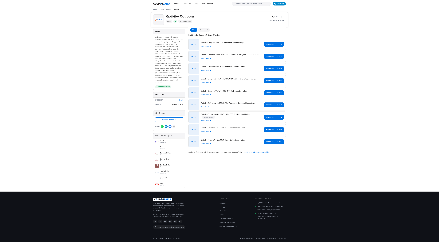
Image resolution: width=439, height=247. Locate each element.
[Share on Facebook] (170, 126)
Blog (196, 4)
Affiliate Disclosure (246, 238)
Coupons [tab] (204, 30)
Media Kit (223, 211)
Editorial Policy (260, 238)
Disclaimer (282, 238)
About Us (223, 203)
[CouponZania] (184, 199)
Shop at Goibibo (168, 119)
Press (222, 215)
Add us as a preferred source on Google (170, 227)
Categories (187, 4)
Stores (176, 4)
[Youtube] (165, 221)
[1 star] (274, 21)
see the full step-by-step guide (256, 152)
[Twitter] (160, 221)
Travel (162, 9)
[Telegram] (180, 221)
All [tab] (193, 30)
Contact (222, 207)
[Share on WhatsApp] (162, 126)
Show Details (205, 46)
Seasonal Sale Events (227, 222)
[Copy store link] (173, 126)
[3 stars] (278, 21)
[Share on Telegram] (166, 126)
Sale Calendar (207, 4)
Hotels (168, 9)
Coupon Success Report (228, 226)
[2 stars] (276, 21)
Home (155, 9)
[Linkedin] (175, 221)
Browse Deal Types (226, 219)
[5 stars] (283, 21)
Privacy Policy (271, 238)
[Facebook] (170, 221)
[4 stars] (281, 21)
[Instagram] (155, 221)
